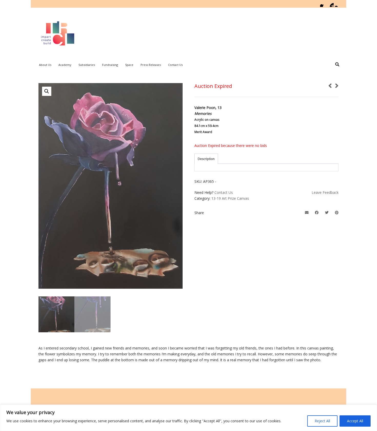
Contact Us (223, 192)
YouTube (331, 4)
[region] (188, 418)
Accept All (355, 420)
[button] (46, 91)
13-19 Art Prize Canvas (230, 198)
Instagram (338, 4)
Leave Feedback (325, 192)
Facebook (323, 4)
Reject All (322, 420)
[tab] (206, 159)
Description (206, 159)
